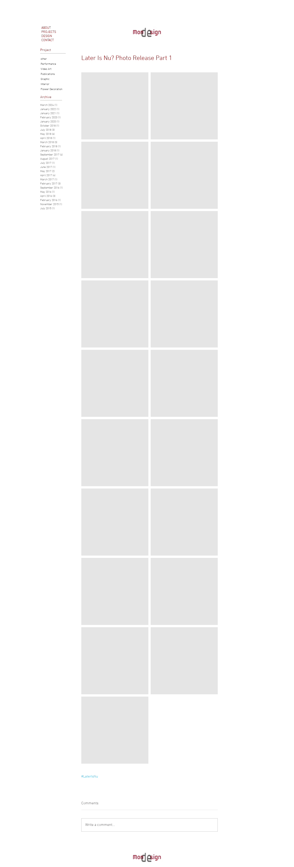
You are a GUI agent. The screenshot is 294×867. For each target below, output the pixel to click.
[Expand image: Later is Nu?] (114, 105)
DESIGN (46, 36)
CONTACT (47, 40)
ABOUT (46, 28)
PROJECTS (48, 32)
